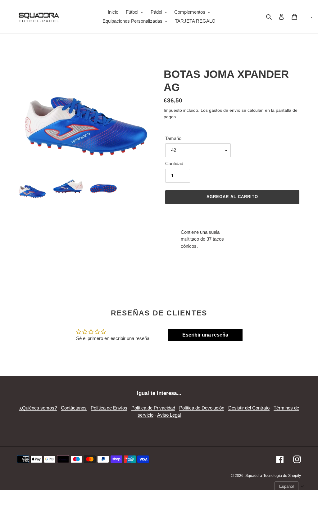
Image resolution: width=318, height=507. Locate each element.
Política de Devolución (201, 407)
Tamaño (173, 138)
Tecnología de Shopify (282, 475)
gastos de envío (224, 110)
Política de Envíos (109, 407)
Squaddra (253, 475)
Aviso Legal (169, 415)
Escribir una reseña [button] (205, 334)
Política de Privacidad (153, 407)
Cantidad (174, 163)
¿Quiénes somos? (38, 407)
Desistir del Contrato (249, 407)
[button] (289, 486)
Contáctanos (74, 407)
